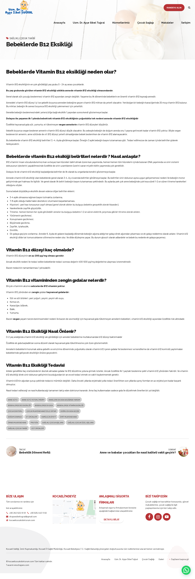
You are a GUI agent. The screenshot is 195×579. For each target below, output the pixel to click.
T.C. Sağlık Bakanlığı (89, 549)
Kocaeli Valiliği (12, 549)
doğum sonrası (15, 417)
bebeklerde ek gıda (44, 405)
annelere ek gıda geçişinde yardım (64, 400)
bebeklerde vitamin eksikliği (70, 405)
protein (34, 422)
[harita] (74, 512)
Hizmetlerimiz (121, 22)
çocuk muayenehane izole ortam (41, 411)
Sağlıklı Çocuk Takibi (22, 38)
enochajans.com (21, 565)
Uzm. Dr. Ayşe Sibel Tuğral (89, 22)
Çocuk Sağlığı (145, 22)
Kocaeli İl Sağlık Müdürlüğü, (51, 549)
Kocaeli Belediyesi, (72, 549)
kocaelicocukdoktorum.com (21, 561)
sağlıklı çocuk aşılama (52, 422)
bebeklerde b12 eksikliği (19, 405)
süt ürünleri (37, 428)
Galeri (161, 559)
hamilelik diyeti (48, 417)
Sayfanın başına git (180, 559)
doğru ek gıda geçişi (69, 411)
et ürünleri (31, 417)
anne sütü (13, 400)
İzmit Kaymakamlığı (29, 549)
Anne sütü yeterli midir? (33, 400)
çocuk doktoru (15, 411)
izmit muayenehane (68, 417)
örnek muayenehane (17, 422)
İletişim (185, 22)
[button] (186, 570)
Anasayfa (59, 22)
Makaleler (167, 22)
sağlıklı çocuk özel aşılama (81, 422)
